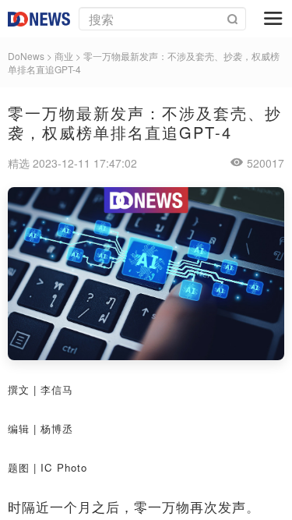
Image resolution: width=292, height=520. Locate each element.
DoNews (26, 55)
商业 (64, 55)
